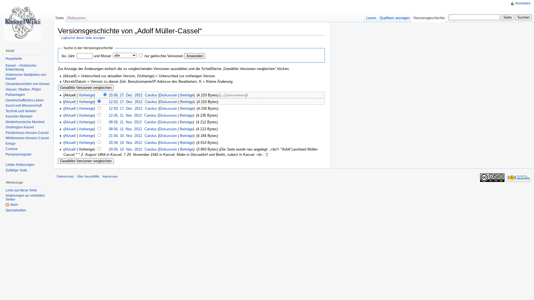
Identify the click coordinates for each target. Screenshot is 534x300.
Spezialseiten (16, 210)
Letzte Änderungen (20, 165)
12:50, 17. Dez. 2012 (125, 108)
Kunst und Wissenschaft (24, 106)
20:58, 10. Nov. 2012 (125, 143)
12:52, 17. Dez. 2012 (125, 102)
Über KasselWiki (88, 176)
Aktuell (70, 102)
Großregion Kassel (20, 127)
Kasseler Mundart (19, 116)
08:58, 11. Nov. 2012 (125, 122)
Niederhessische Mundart (25, 122)
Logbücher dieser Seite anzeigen (83, 37)
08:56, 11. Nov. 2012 (125, 129)
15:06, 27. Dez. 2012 (125, 95)
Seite (59, 18)
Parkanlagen (15, 95)
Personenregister (19, 154)
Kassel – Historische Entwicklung (21, 67)
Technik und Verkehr (21, 111)
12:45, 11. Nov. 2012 (125, 115)
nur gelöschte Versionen (163, 56)
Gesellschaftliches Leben (25, 100)
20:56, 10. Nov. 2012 (125, 149)
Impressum (110, 176)
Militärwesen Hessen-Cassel (27, 138)
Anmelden (523, 3)
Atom (14, 205)
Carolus (151, 95)
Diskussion (168, 95)
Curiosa (12, 149)
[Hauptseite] (22, 22)
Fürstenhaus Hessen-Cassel (27, 133)
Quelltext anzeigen (395, 18)
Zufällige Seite (16, 170)
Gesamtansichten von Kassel (28, 84)
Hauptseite (14, 59)
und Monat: (103, 56)
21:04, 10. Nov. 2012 (125, 136)
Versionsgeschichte (429, 18)
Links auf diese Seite (21, 190)
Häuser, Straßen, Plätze (23, 89)
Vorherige (86, 95)
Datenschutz (65, 176)
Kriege (11, 144)
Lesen (371, 18)
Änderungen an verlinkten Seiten (25, 197)
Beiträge (187, 95)
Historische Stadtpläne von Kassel (26, 77)
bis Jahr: (69, 56)
